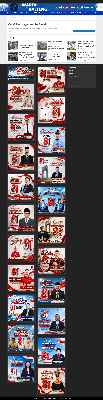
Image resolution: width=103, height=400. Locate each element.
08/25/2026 (81, 50)
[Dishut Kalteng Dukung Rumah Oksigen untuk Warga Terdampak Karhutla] (13, 45)
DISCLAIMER (72, 68)
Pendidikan (50, 43)
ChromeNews (61, 398)
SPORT (72, 13)
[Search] (95, 12)
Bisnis (53, 13)
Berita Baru (21, 42)
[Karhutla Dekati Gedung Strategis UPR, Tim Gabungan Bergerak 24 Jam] (42, 45)
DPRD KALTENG (30, 52)
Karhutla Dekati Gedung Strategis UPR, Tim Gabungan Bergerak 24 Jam (56, 46)
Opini (84, 13)
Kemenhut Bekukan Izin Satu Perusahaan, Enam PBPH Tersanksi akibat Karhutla (56, 56)
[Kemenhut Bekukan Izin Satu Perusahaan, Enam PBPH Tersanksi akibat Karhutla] (42, 56)
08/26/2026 (22, 49)
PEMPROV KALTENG (31, 42)
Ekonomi (47, 13)
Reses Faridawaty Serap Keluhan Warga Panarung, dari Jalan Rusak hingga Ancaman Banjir (26, 57)
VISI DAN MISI (73, 86)
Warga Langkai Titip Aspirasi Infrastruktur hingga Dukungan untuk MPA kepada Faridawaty (86, 57)
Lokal (15, 13)
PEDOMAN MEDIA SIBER (75, 80)
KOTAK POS (72, 74)
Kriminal (66, 13)
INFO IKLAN (72, 71)
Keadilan (59, 13)
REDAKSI (71, 83)
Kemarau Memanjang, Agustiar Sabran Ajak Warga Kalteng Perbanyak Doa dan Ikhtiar (85, 46)
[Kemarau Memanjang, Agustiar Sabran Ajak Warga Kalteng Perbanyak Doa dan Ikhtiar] (71, 45)
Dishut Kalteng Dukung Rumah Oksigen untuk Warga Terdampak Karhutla (27, 45)
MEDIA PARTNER (73, 77)
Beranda (9, 13)
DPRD (21, 13)
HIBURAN (78, 13)
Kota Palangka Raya (57, 41)
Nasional (28, 13)
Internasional (38, 13)
